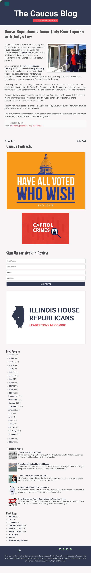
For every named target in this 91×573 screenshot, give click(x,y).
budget (12, 516)
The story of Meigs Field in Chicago (33, 464)
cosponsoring (37, 68)
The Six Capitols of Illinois (29, 452)
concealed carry (16, 525)
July (10, 413)
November (13, 399)
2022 (11, 369)
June (10, 417)
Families (12, 522)
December (13, 396)
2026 (11, 355)
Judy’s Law (26, 52)
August (11, 410)
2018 (11, 382)
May (10, 420)
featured (14, 126)
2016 (11, 389)
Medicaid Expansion (17, 540)
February (12, 431)
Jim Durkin (23, 126)
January (11, 434)
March (11, 427)
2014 (11, 438)
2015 (11, 393)
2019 (11, 379)
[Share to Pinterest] (22, 123)
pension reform (15, 531)
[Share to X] (16, 123)
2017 (11, 386)
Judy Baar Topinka (36, 126)
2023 (11, 365)
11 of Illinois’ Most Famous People (33, 475)
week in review (15, 528)
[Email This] (11, 123)
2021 (11, 372)
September (13, 406)
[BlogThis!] (14, 123)
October (12, 403)
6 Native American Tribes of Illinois (33, 487)
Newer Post (10, 141)
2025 (11, 358)
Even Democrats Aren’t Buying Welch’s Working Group (42, 499)
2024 (11, 362)
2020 (11, 376)
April (10, 424)
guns (11, 537)
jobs (10, 519)
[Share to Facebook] (19, 123)
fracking (12, 534)
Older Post (81, 141)
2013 (11, 442)
